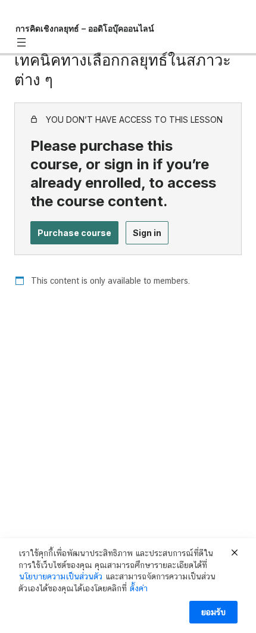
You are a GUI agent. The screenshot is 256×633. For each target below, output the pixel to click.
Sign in (147, 233)
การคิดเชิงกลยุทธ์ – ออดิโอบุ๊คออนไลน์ (84, 28)
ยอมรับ (213, 612)
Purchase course (74, 233)
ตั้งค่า (139, 588)
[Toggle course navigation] (21, 42)
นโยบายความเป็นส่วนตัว (60, 576)
